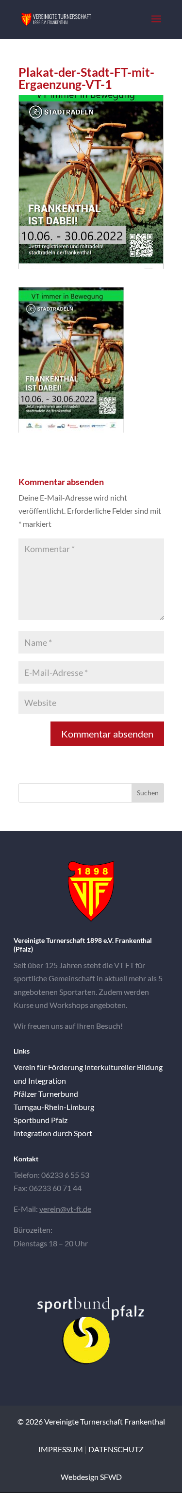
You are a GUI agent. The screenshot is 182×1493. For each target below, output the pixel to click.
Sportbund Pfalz (40, 1119)
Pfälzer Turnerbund (46, 1093)
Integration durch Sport (53, 1133)
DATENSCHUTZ (116, 1449)
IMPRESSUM (60, 1449)
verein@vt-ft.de (65, 1208)
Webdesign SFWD (91, 1476)
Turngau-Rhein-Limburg (54, 1106)
